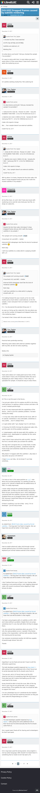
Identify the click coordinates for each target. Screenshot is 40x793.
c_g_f (29, 479)
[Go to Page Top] (37, 790)
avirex (16, 321)
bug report (31, 667)
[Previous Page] (12, 763)
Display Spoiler (9, 355)
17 (24, 764)
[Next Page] (27, 763)
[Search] (28, 2)
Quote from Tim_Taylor (13, 36)
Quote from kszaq (11, 570)
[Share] (37, 18)
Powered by (20, 790)
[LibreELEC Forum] (9, 2)
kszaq (8, 459)
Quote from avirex (11, 102)
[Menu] (37, 2)
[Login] (33, 2)
